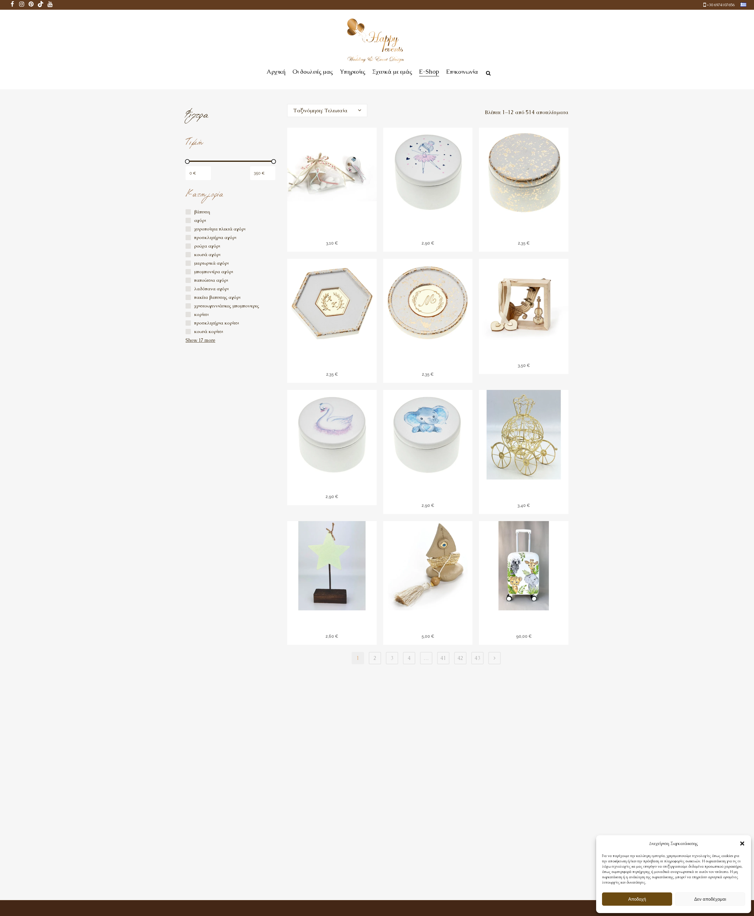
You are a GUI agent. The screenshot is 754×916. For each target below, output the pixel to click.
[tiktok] (40, 5)
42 (460, 658)
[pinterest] (31, 5)
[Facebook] (12, 5)
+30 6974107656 (721, 4)
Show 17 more (200, 340)
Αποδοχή (637, 899)
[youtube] (50, 5)
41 (443, 658)
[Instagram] (22, 5)
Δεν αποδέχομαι (710, 899)
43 (477, 658)
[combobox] (327, 110)
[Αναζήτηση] (487, 72)
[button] (742, 843)
